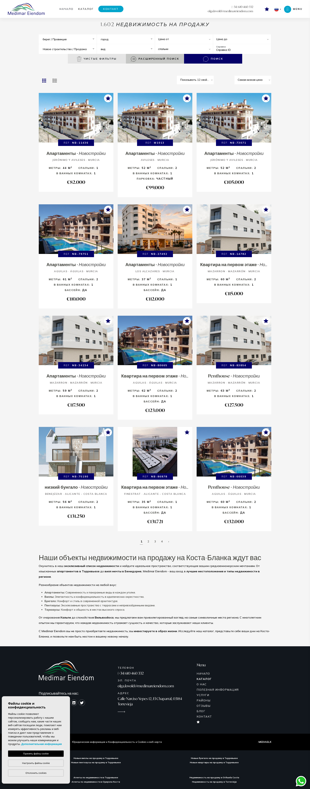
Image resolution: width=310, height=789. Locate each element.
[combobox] (69, 39)
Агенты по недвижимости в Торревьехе (96, 777)
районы (203, 700)
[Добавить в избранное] (108, 98)
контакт (111, 9)
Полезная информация (218, 689)
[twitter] (82, 702)
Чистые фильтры (99, 58)
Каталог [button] (86, 9)
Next (109, 119)
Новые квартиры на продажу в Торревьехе (214, 762)
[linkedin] (74, 702)
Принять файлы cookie (36, 753)
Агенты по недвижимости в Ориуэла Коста (96, 781)
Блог (201, 711)
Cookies (142, 742)
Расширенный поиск (158, 58)
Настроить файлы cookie (36, 763)
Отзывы (203, 706)
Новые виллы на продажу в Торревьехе (96, 758)
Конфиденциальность (121, 742)
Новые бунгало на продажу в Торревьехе (214, 758)
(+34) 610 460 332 (242, 7)
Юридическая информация (88, 742)
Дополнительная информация (41, 744)
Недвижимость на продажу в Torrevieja (214, 781)
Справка (221, 46)
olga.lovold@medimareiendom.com (230, 11)
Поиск (216, 58)
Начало (67, 9)
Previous (42, 119)
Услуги (203, 695)
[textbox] (70, 39)
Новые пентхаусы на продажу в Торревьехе (96, 762)
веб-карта (155, 742)
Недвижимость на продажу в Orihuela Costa (214, 777)
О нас (202, 684)
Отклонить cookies (35, 772)
